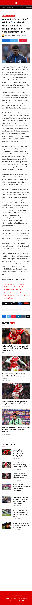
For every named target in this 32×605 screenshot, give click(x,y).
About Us (13, 598)
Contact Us (21, 601)
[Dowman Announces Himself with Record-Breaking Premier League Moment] (16, 363)
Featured (5, 310)
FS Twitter (19, 310)
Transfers (11, 7)
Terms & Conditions (23, 598)
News (3, 7)
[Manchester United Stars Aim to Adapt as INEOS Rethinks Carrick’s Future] (6, 525)
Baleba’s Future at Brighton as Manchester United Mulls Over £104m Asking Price (17, 295)
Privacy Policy (13, 601)
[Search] (29, 3)
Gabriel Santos (11, 35)
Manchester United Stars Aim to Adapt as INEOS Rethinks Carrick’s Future (21, 525)
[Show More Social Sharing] (28, 40)
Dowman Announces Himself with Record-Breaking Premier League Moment (13, 376)
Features (20, 7)
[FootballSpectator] (16, 2)
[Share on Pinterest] (23, 40)
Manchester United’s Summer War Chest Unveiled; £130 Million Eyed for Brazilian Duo (16, 430)
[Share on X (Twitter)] (14, 40)
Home (3, 11)
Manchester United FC (8, 15)
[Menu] (3, 3)
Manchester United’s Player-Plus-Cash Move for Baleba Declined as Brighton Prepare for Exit (15, 286)
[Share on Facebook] (6, 40)
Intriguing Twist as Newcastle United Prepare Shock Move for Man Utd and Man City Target (15, 348)
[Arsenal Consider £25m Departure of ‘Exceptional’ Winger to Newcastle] (16, 391)
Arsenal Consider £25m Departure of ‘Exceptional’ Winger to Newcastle (14, 403)
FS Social (11, 310)
